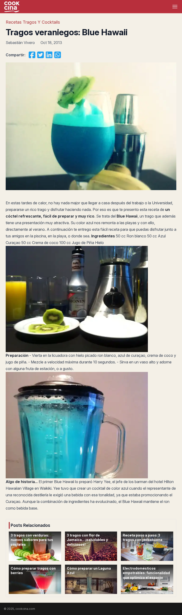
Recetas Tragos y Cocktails (33, 22)
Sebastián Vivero (20, 42)
